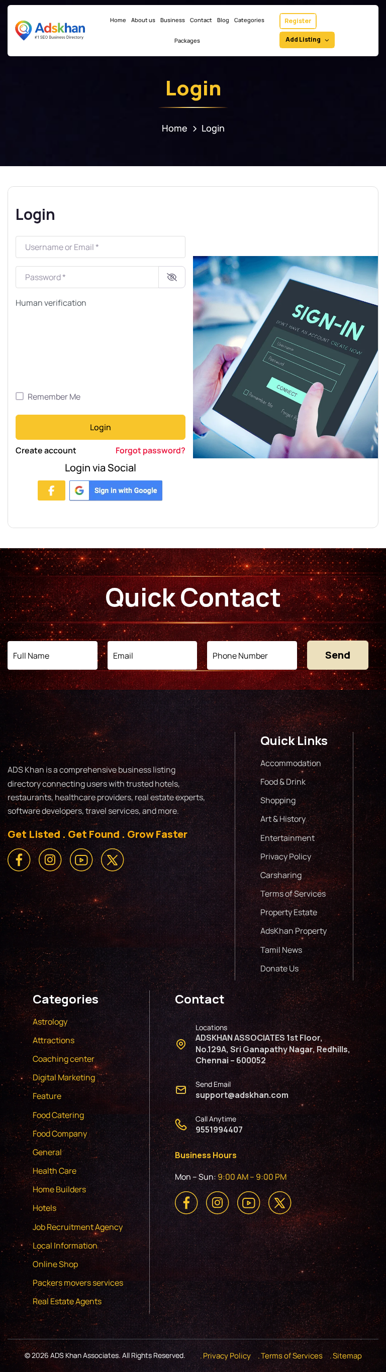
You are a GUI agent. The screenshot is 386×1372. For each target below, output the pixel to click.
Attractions (53, 1040)
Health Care (54, 1170)
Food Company (60, 1133)
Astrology (50, 1021)
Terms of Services (293, 893)
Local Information (65, 1245)
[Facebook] (51, 490)
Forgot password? (150, 450)
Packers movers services (78, 1282)
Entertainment (287, 837)
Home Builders (59, 1189)
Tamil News (281, 949)
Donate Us (279, 968)
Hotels (44, 1207)
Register (298, 21)
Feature (47, 1095)
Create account (46, 450)
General (47, 1152)
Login (100, 427)
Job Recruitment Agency (78, 1226)
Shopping (278, 800)
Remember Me (54, 396)
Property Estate (288, 912)
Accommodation (290, 763)
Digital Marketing (64, 1077)
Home (174, 128)
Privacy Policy (285, 856)
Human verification (51, 302)
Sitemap (347, 1355)
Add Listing (303, 39)
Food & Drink (283, 781)
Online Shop (55, 1264)
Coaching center (63, 1058)
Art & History (283, 818)
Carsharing (281, 875)
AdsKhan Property (293, 930)
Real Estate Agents (67, 1301)
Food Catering (58, 1114)
